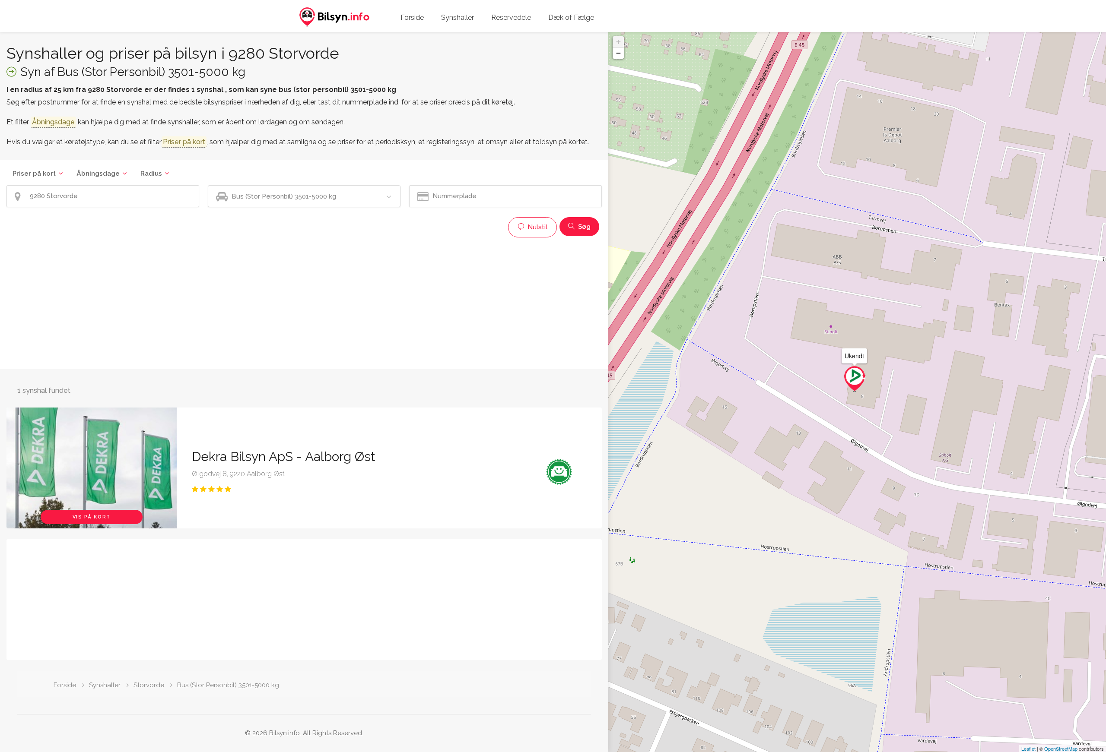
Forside (412, 17)
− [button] (618, 52)
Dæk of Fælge (571, 17)
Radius (151, 173)
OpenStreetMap (1060, 748)
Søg (583, 227)
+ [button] (618, 41)
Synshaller (457, 17)
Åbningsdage (98, 173)
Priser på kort (34, 173)
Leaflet (1028, 748)
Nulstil (536, 227)
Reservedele (511, 17)
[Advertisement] (265, 302)
